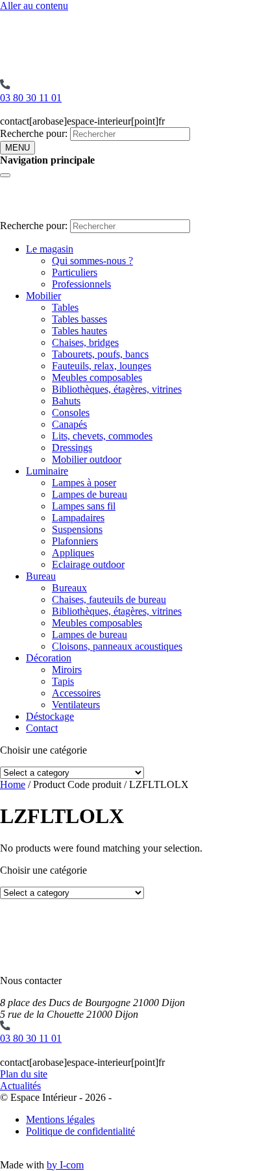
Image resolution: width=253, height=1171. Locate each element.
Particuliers (74, 272)
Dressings (72, 447)
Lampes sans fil (83, 506)
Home (12, 784)
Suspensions (77, 529)
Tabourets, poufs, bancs (100, 354)
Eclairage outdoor (88, 564)
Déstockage (50, 716)
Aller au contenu (34, 5)
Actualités (20, 1085)
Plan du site (23, 1073)
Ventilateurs (76, 704)
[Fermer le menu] (5, 175)
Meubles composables (97, 377)
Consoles (71, 412)
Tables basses (79, 319)
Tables (65, 307)
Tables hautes (79, 330)
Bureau (41, 576)
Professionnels (81, 284)
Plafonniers (75, 541)
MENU (17, 148)
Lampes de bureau (89, 494)
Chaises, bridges (85, 342)
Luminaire (47, 470)
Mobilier (43, 295)
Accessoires (76, 692)
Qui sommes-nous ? (92, 260)
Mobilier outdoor (86, 459)
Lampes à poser (84, 482)
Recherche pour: (33, 133)
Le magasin (49, 248)
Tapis (63, 681)
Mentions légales (60, 1119)
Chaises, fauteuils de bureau (109, 599)
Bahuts (66, 400)
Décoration (48, 657)
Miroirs (67, 669)
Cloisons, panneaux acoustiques (117, 646)
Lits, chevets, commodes (102, 435)
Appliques (73, 552)
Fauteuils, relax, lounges (101, 365)
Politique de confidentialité (80, 1131)
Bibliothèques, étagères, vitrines (117, 389)
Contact (42, 727)
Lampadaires (78, 517)
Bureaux (69, 587)
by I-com (65, 1164)
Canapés (69, 424)
